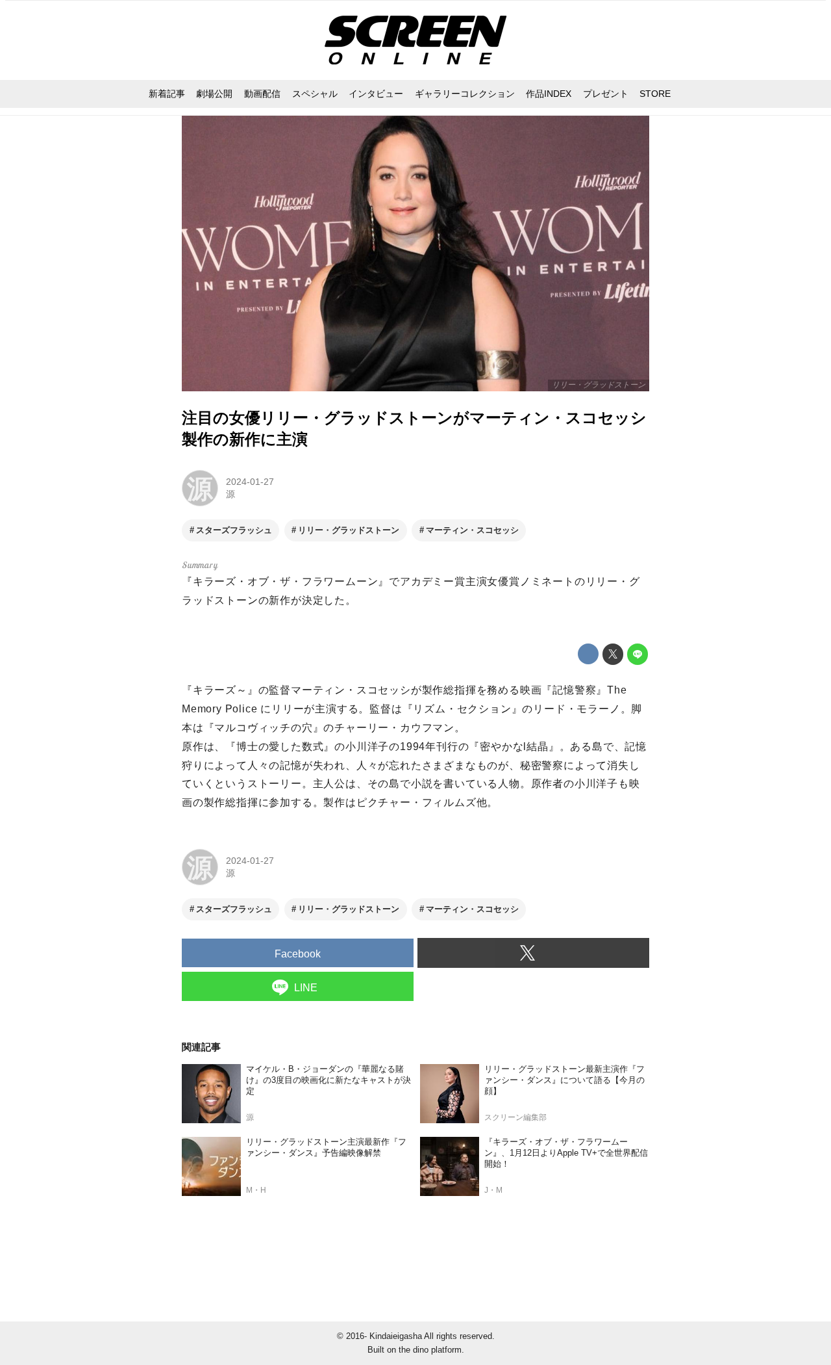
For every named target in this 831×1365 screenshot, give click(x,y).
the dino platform (430, 1350)
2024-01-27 (250, 481)
